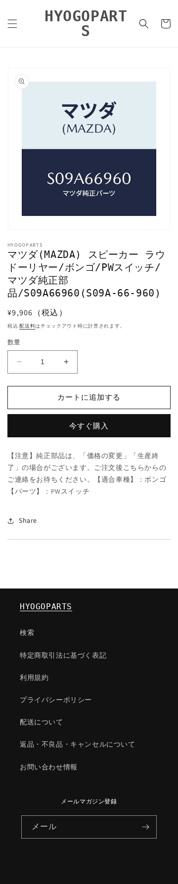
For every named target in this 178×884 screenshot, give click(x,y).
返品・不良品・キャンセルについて (77, 744)
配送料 (27, 326)
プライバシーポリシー (56, 699)
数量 (14, 342)
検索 (27, 632)
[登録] (145, 827)
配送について (41, 721)
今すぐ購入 (89, 425)
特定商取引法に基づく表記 (63, 655)
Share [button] (28, 520)
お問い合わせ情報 (49, 766)
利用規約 (34, 677)
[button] (12, 24)
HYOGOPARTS (46, 606)
